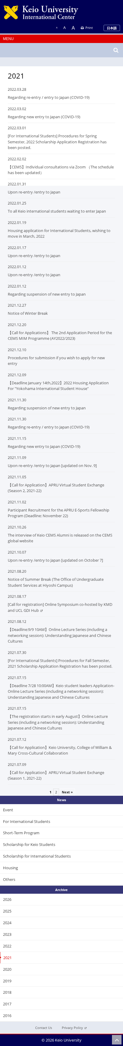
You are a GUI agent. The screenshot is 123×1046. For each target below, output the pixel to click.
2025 (7, 911)
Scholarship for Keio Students (29, 844)
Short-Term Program (21, 832)
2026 (7, 899)
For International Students (26, 821)
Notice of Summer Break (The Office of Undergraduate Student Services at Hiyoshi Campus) (56, 582)
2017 (7, 1004)
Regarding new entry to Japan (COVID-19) (44, 116)
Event (8, 809)
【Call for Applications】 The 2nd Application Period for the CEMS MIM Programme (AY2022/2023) (60, 335)
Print (89, 27)
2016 (7, 1015)
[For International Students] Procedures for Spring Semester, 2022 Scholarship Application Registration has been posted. (57, 141)
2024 (7, 922)
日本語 (112, 28)
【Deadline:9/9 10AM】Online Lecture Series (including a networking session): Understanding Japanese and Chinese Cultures (59, 635)
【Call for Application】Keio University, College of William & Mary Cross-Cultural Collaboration (60, 750)
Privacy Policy (72, 1027)
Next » (67, 792)
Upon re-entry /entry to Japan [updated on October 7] (55, 560)
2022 (7, 946)
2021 (7, 957)
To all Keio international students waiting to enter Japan (57, 211)
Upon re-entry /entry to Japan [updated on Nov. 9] (52, 465)
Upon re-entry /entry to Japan (34, 192)
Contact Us (43, 1027)
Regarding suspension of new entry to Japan (47, 294)
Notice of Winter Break (28, 313)
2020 (7, 969)
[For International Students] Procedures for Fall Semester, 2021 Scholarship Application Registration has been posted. (60, 663)
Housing (10, 867)
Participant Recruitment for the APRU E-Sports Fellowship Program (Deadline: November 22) (58, 513)
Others (9, 879)
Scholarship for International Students (37, 856)
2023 (7, 934)
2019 (7, 981)
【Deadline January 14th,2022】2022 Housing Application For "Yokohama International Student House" (58, 385)
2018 (7, 992)
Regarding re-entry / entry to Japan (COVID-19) (49, 97)
